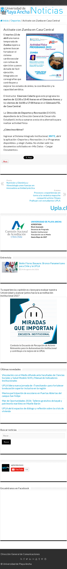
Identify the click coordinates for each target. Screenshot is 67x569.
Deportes (16, 20)
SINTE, (52, 136)
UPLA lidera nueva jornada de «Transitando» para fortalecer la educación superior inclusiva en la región (33, 387)
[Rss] (21, 559)
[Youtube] (36, 559)
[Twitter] (27, 559)
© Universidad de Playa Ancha (16, 563)
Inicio (5, 20)
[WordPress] (45, 559)
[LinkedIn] (30, 559)
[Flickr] (33, 559)
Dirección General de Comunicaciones (20, 554)
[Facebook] (24, 559)
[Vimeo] (42, 559)
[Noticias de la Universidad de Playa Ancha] (33, 10)
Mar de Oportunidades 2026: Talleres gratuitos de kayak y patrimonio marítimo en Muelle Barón (32, 402)
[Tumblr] (39, 559)
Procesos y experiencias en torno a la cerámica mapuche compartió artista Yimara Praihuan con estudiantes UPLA (44, 195)
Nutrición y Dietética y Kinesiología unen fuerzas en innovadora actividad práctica (21, 184)
